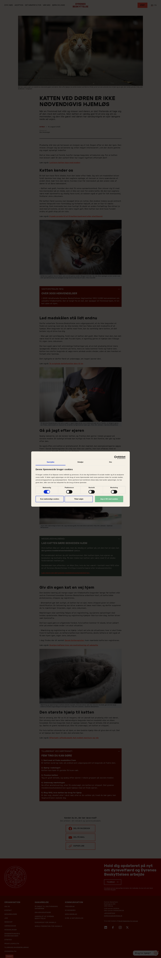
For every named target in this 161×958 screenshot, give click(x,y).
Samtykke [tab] (50, 462)
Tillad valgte (78, 499)
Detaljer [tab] (81, 462)
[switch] (69, 492)
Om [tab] (110, 462)
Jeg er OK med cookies (109, 499)
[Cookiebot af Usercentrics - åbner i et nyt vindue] (115, 457)
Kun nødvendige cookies (49, 499)
